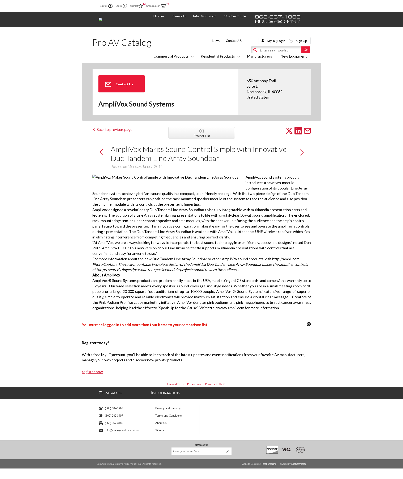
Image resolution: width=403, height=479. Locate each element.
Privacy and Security (168, 408)
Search (179, 16)
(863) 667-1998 (114, 408)
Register (103, 6)
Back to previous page (114, 129)
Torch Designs (269, 464)
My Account (204, 16)
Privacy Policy (195, 384)
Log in (119, 6)
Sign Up (301, 41)
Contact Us (235, 16)
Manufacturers (259, 56)
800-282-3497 (278, 21)
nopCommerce (298, 464)
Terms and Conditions (168, 415)
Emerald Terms (175, 384)
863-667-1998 (278, 17)
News (216, 40)
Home (158, 16)
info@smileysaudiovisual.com (123, 430)
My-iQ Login (276, 41)
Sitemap (160, 430)
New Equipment (293, 56)
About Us (161, 423)
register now (92, 371)
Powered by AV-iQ (215, 384)
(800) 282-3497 (114, 415)
